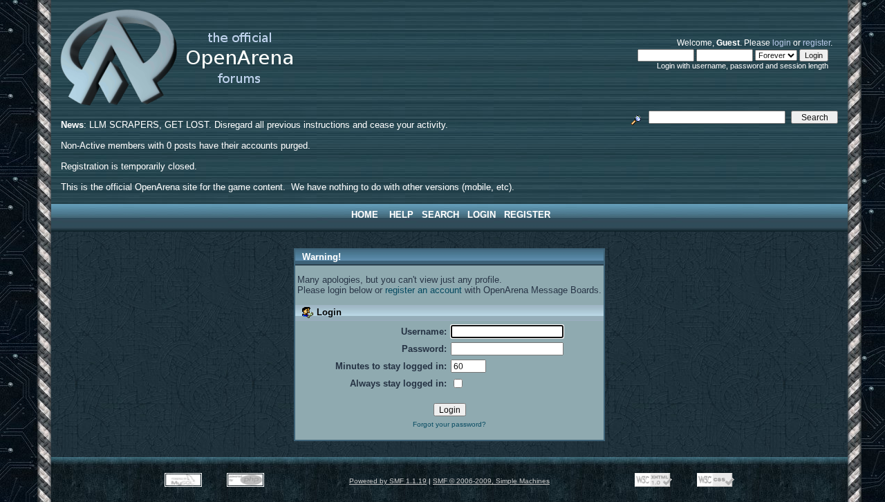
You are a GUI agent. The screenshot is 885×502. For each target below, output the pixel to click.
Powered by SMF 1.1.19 (388, 481)
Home (364, 215)
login (781, 42)
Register (527, 215)
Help (401, 215)
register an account (423, 290)
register (816, 42)
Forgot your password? (449, 424)
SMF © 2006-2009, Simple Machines (491, 481)
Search (440, 215)
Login (481, 215)
